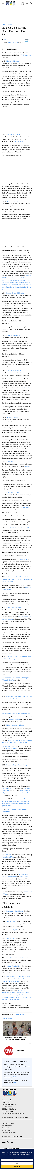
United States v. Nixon (13, 492)
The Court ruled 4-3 (8, 746)
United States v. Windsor (13, 607)
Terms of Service (7, 1100)
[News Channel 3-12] (13, 3)
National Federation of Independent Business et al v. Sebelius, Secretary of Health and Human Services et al (17, 579)
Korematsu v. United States (14, 911)
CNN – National (19, 1014)
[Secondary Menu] (4, 3)
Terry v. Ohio (10, 938)
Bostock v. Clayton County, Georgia (17, 765)
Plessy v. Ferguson (12, 201)
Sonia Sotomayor (12, 876)
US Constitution (18, 141)
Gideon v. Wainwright (13, 335)
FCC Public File (7, 1107)
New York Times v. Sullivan (14, 370)
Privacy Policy (6, 1102)
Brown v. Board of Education (15, 293)
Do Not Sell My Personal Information (13, 1113)
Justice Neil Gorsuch (8, 788)
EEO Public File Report (9, 1109)
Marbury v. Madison (12, 61)
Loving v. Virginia (11, 930)
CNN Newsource (8, 39)
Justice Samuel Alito (8, 857)
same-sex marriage (14, 719)
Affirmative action (22, 559)
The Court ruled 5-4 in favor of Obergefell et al (16, 713)
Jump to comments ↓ (8, 1018)
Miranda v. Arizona (12, 417)
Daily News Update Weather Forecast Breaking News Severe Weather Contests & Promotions (9, 1128)
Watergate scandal (24, 507)
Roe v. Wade (10, 462)
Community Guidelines (9, 1104)
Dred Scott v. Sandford (13, 134)
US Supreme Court (26, 55)
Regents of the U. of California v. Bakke (18, 528)
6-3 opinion (8, 855)
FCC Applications (7, 1111)
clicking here (16, 1077)
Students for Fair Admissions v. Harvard (18, 976)
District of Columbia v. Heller (15, 958)
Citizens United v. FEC (13, 966)
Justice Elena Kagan (12, 748)
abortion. (27, 466)
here (14, 1082)
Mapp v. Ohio (10, 921)
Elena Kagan (23, 876)
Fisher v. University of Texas (15, 725)
